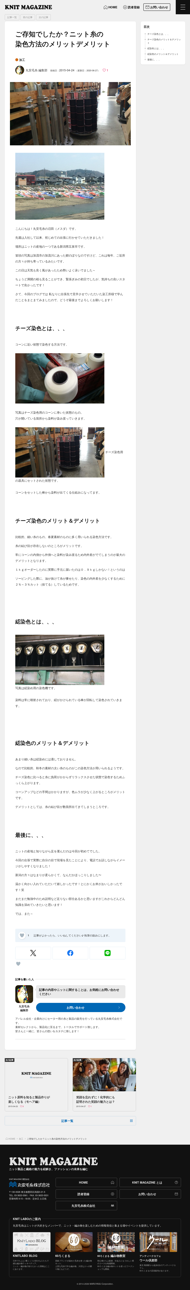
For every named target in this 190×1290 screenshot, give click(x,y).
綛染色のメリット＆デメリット (163, 53)
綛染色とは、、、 (156, 48)
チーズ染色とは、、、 (158, 33)
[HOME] (28, 7)
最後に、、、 (154, 59)
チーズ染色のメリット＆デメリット (164, 41)
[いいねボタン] (22, 935)
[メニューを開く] (183, 7)
